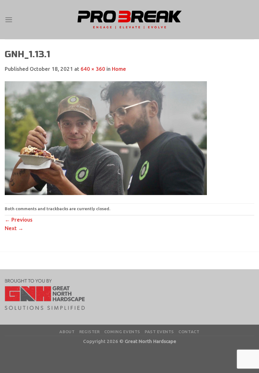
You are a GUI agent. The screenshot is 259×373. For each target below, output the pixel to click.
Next (14, 228)
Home (119, 69)
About (67, 331)
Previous (19, 220)
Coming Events (122, 331)
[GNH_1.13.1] (106, 138)
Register (89, 331)
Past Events (159, 331)
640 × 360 (93, 69)
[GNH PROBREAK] (129, 19)
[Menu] (9, 20)
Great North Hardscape (150, 341)
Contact (189, 331)
